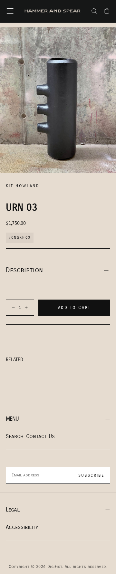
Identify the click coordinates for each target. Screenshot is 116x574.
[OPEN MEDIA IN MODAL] (106, 163)
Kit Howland (23, 185)
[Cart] (106, 11)
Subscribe (91, 475)
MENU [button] (12, 419)
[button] (10, 11)
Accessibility (22, 527)
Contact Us (40, 436)
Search (15, 436)
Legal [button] (12, 509)
